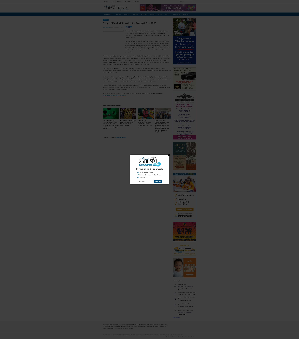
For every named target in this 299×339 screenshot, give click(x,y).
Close (169, 155)
